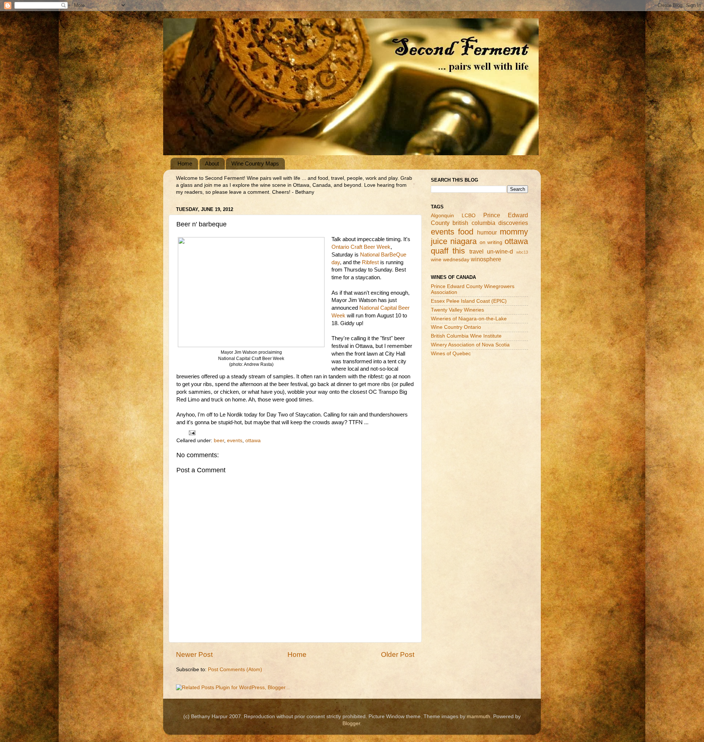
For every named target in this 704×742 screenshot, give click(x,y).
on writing (491, 242)
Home (184, 163)
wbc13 (522, 252)
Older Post (397, 654)
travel (476, 251)
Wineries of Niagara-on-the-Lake (469, 318)
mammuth (478, 716)
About (212, 163)
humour (487, 232)
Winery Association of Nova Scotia (470, 345)
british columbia (473, 222)
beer (219, 440)
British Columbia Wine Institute (466, 336)
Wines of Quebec (451, 353)
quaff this (448, 250)
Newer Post (194, 654)
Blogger (351, 723)
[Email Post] (191, 432)
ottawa (253, 440)
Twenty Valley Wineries (457, 310)
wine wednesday (450, 259)
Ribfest (370, 262)
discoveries (513, 222)
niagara (463, 241)
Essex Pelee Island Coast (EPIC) (469, 301)
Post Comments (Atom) (235, 669)
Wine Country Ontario (456, 327)
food (465, 231)
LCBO (469, 215)
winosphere (486, 259)
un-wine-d (500, 251)
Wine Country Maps (255, 163)
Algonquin (442, 215)
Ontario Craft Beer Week (360, 247)
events (234, 440)
